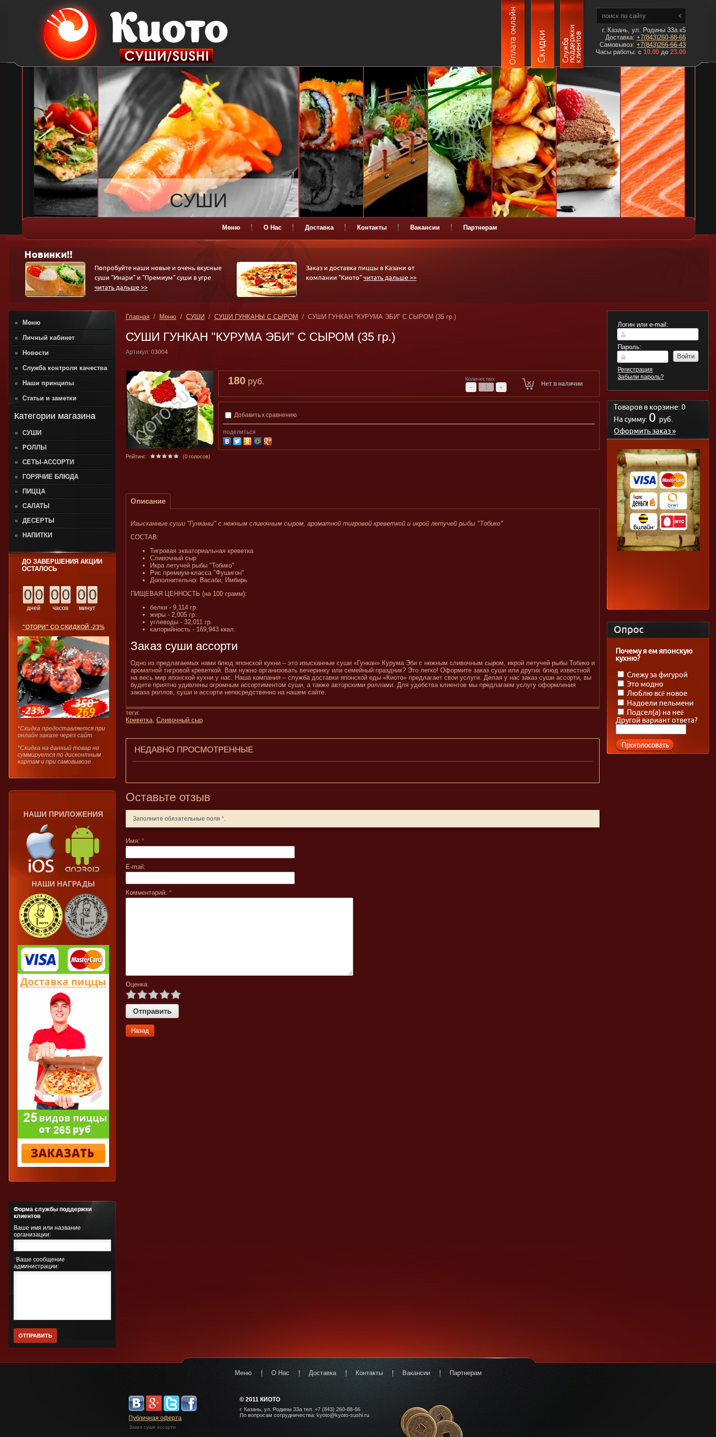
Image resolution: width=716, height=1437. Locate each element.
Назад (140, 1030)
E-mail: (136, 866)
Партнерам (466, 1373)
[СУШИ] (130, 142)
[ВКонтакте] (228, 440)
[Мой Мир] (259, 440)
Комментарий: (148, 892)
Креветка (139, 720)
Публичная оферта (155, 1418)
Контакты (369, 1373)
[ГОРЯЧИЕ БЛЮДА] (524, 142)
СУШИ (195, 316)
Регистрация (635, 369)
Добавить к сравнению (265, 415)
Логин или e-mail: (643, 324)
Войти (686, 356)
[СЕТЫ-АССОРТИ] (395, 142)
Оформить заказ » (645, 431)
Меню (167, 316)
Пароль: (629, 347)
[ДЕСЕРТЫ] (588, 142)
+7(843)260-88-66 (661, 37)
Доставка (322, 1373)
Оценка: (137, 984)
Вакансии (416, 1373)
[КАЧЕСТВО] (652, 142)
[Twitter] (238, 440)
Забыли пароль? (641, 377)
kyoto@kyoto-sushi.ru (343, 1415)
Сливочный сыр (179, 720)
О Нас (280, 1373)
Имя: (135, 841)
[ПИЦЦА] (65, 142)
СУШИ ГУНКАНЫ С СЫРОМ (256, 316)
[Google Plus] (269, 440)
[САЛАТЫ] (459, 142)
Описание (148, 501)
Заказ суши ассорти (152, 1427)
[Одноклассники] (249, 440)
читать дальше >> (121, 288)
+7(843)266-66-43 (661, 44)
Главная (138, 316)
